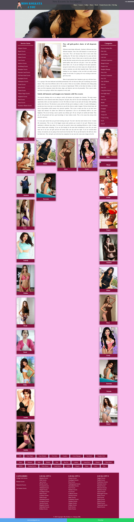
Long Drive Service (106, 90)
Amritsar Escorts (72, 495)
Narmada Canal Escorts (24, 72)
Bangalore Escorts (44, 505)
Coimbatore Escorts (73, 499)
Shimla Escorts (101, 501)
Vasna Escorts (21, 87)
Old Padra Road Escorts (24, 75)
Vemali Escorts (22, 90)
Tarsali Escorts (22, 84)
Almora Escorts (101, 491)
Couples (65, 456)
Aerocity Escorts (43, 503)
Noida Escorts (43, 497)
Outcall (103, 123)
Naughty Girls (101, 456)
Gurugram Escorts (44, 501)
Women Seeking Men (106, 48)
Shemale (30, 462)
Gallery (86, 5)
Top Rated (89, 456)
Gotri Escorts (21, 60)
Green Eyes (87, 462)
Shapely (77, 466)
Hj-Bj (68, 466)
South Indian (104, 54)
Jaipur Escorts (72, 497)
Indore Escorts (72, 509)
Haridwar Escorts (101, 489)
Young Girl (104, 114)
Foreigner (103, 108)
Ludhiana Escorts (72, 493)
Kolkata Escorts (43, 509)
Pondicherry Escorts (102, 482)
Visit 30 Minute (105, 81)
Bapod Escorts (21, 51)
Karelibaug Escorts (23, 66)
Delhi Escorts (42, 480)
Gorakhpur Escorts (44, 491)
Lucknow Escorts (43, 495)
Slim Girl (103, 87)
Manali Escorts (101, 503)
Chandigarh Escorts (73, 480)
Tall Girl (103, 84)
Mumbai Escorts (43, 478)
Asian (20, 462)
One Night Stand (105, 93)
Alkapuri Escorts (22, 48)
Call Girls (103, 57)
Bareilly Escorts (43, 484)
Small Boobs (57, 466)
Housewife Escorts (21, 485)
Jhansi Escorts (43, 493)
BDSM (20, 466)
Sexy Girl (103, 78)
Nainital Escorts (101, 486)
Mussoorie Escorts (102, 488)
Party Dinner (45, 466)
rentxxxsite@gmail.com (33, 520)
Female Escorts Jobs (105, 5)
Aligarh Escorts (43, 489)
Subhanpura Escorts (23, 81)
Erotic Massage (77, 456)
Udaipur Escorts (72, 503)
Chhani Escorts (22, 57)
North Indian (104, 105)
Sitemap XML (77, 517)
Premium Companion (106, 75)
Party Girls (104, 72)
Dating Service (32, 466)
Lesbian (76, 462)
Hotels (96, 5)
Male (39, 462)
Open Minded (42, 456)
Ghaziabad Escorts (44, 499)
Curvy (95, 466)
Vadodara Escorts (72, 489)
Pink (57, 462)
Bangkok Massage (105, 69)
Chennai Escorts (72, 478)
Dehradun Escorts (101, 484)
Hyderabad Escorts (44, 507)
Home (75, 5)
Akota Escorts (21, 102)
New (104, 466)
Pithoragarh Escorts (102, 493)
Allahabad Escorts (44, 488)
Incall (102, 120)
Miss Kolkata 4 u (68, 517)
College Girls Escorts (21, 478)
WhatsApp (100, 520)
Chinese (98, 462)
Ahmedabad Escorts (73, 486)
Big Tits (66, 462)
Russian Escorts (20, 481)
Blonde (48, 462)
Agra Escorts (42, 482)
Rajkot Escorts (101, 499)
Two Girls (54, 456)
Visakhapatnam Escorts (74, 484)
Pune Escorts (71, 482)
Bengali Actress (105, 63)
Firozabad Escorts (44, 486)
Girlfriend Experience (106, 60)
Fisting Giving (104, 117)
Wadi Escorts (21, 99)
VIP (20, 456)
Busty (86, 466)
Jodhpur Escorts (72, 505)
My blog (114, 5)
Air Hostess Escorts (21, 488)
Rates (91, 5)
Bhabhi (103, 102)
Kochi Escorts (72, 507)
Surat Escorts (71, 488)
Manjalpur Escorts (22, 69)
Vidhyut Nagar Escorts (24, 93)
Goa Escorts (71, 491)
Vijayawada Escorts (102, 505)
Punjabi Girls (104, 66)
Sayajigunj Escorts (23, 78)
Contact (80, 5)
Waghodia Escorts (22, 96)
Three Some (108, 462)
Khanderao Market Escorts (25, 105)
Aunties (103, 96)
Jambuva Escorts (22, 63)
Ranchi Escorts (101, 507)
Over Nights (30, 456)
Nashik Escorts (101, 480)
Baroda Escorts (22, 54)
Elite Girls (103, 51)
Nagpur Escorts (101, 478)
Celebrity (103, 111)
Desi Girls (103, 99)
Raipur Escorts (101, 495)
